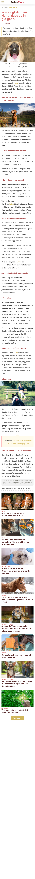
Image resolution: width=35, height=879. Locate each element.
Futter (11, 204)
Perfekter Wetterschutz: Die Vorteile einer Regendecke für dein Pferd (17, 599)
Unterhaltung (13, 7)
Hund (16, 83)
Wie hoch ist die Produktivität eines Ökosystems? (14, 711)
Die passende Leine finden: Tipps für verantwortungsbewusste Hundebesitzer (16, 683)
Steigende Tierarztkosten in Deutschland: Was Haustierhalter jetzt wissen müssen (16, 628)
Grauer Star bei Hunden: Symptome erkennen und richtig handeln (16, 570)
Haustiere (4, 537)
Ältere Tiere (5, 566)
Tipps (3, 511)
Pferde (3, 595)
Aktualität (5, 708)
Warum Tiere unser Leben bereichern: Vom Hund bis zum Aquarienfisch (15, 542)
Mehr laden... (17, 718)
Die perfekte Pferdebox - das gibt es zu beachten (16, 656)
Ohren (19, 262)
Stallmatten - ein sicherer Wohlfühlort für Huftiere (12, 514)
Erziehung (4, 7)
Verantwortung (7, 624)
